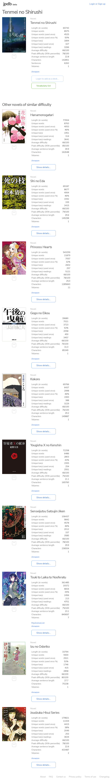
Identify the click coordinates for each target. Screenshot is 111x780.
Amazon (35, 71)
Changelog (104, 776)
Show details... (43, 167)
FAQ (51, 776)
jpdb (7, 4)
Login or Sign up (97, 3)
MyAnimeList (38, 623)
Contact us (61, 776)
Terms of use (90, 776)
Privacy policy (75, 776)
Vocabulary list (43, 85)
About (43, 776)
